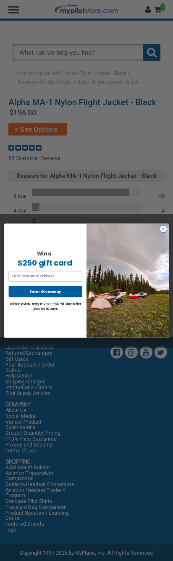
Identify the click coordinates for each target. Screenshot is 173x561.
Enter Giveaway (45, 291)
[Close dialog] (163, 229)
